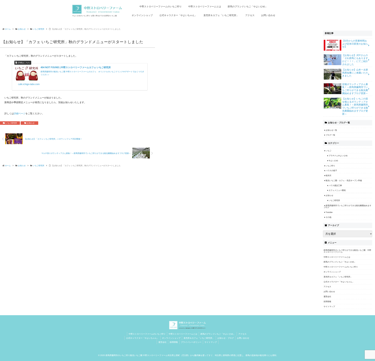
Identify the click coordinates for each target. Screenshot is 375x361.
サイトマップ (329, 306)
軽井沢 (328, 175)
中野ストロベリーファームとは (337, 257)
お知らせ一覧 (331, 130)
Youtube (329, 212)
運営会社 (327, 296)
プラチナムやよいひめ (338, 156)
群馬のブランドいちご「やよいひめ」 (340, 262)
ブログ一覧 (330, 135)
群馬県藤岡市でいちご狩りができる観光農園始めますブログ (347, 206)
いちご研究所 (11, 123)
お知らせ (31, 123)
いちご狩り (330, 166)
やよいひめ (333, 161)
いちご (328, 151)
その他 (328, 217)
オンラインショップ (332, 272)
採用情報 (327, 301)
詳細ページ (19, 113)
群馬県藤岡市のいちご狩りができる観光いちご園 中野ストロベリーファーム (347, 251)
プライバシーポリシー (191, 342)
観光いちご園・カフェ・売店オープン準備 (344, 180)
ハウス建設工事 (335, 185)
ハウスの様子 (331, 170)
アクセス (327, 286)
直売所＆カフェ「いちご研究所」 (338, 277)
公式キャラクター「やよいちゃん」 (339, 282)
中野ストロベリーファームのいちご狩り (341, 267)
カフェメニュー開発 (337, 190)
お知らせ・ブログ (225, 338)
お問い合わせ (329, 291)
